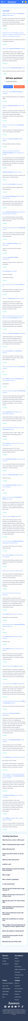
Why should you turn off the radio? (12, 941)
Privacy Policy (18, 991)
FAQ (3, 997)
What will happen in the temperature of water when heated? (13, 907)
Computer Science (19, 975)
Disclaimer (17, 994)
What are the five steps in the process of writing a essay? (13, 895)
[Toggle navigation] (2, 2)
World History (18, 966)
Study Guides (5, 991)
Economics (17, 977)
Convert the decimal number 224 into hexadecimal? (12, 936)
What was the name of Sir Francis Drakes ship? (13, 901)
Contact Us (17, 986)
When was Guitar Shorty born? (10, 860)
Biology (16, 964)
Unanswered (5, 964)
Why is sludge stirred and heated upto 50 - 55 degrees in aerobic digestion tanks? (13, 925)
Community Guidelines (7, 983)
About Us (17, 983)
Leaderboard (5, 958)
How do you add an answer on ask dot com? (13, 854)
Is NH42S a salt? (6, 864)
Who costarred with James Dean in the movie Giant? (13, 913)
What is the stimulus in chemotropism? (13, 931)
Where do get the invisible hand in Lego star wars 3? (13, 889)
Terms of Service (19, 988)
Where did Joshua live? (8, 849)
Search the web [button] (8, 86)
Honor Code (5, 986)
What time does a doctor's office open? (13, 840)
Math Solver (5, 994)
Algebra (16, 958)
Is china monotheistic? (8, 884)
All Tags (4, 961)
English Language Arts (20, 969)
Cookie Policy (18, 997)
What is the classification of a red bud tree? (12, 919)
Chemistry (17, 961)
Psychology (17, 972)
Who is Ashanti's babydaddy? (10, 879)
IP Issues (17, 999)
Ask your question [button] (19, 86)
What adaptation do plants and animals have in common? (13, 869)
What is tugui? (6, 875)
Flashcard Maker (6, 988)
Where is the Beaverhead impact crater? (13, 844)
